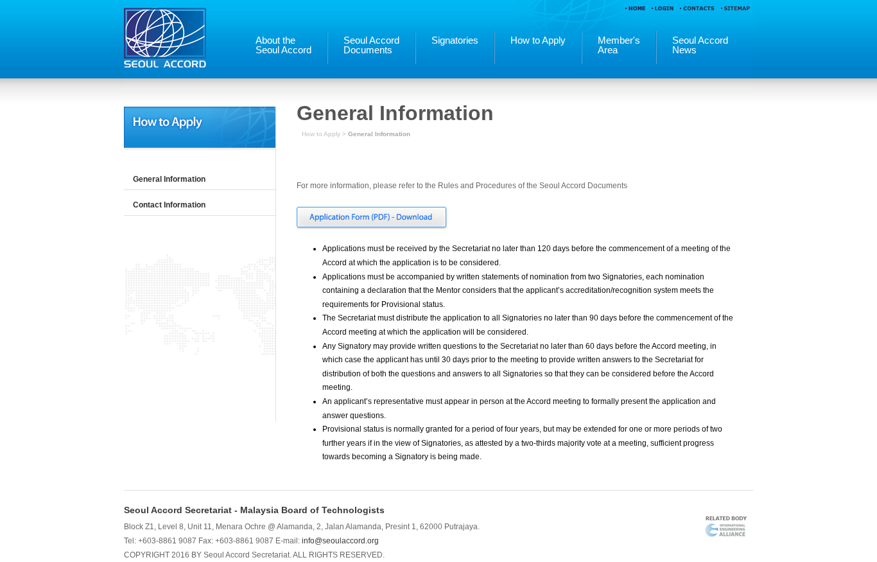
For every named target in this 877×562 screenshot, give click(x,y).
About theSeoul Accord (283, 45)
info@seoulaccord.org (340, 540)
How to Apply (538, 41)
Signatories (454, 41)
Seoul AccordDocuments (371, 45)
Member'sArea (619, 45)
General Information (169, 179)
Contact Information (169, 204)
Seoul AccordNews (700, 45)
